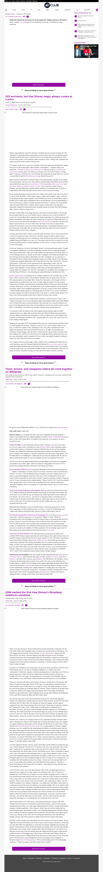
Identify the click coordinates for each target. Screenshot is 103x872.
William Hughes (11, 14)
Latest (14, 10)
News (23, 10)
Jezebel (17, 1)
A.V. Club (11, 1)
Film (39, 10)
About (24, 858)
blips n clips (17, 16)
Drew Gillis (9, 601)
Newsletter (87, 10)
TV (31, 10)
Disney (16, 109)
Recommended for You (83, 13)
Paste (6, 1)
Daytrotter (29, 1)
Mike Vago (9, 379)
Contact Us (77, 858)
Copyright (62, 858)
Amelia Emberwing (11, 105)
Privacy (69, 858)
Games (57, 10)
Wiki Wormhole (18, 383)
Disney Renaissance (48, 653)
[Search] (5, 10)
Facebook (55, 858)
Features (11, 16)
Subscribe (68, 10)
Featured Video (80, 42)
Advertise (39, 858)
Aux (77, 10)
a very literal (23, 22)
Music (47, 10)
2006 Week (17, 605)
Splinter (23, 1)
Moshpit (35, 1)
